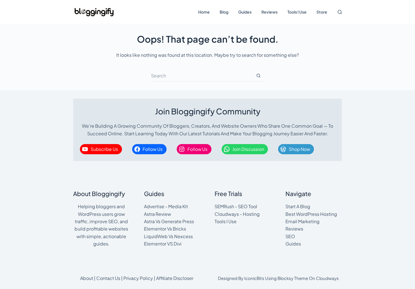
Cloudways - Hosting (237, 214)
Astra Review (157, 214)
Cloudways (327, 278)
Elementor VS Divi (163, 244)
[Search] (340, 12)
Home (204, 11)
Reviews (269, 11)
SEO (290, 236)
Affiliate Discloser (174, 278)
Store (321, 11)
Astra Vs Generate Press (169, 221)
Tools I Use (297, 11)
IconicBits (254, 278)
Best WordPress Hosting (311, 214)
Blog (224, 11)
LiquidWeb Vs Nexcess (168, 236)
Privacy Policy (138, 278)
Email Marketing (302, 221)
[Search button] (258, 75)
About (86, 278)
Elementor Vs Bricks (165, 229)
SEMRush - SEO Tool (236, 206)
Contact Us (108, 278)
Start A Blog (297, 206)
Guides (245, 11)
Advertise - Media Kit (166, 206)
